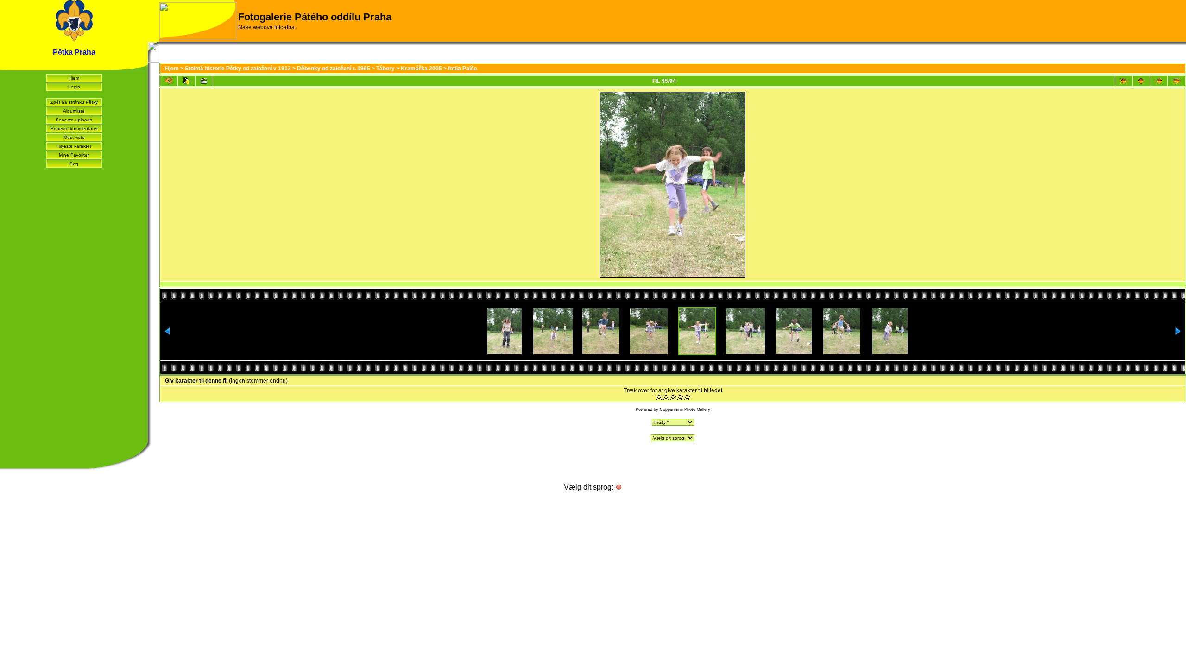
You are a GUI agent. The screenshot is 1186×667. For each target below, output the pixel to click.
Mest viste (74, 137)
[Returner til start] (1123, 81)
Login (74, 86)
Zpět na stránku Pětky (74, 102)
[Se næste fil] (1158, 81)
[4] (679, 397)
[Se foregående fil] (1141, 81)
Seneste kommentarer (74, 128)
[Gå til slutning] (1176, 81)
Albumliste (74, 110)
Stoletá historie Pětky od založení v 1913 (238, 68)
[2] (665, 397)
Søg (73, 163)
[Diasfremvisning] (204, 81)
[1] (659, 397)
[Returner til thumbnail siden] (168, 81)
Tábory (385, 68)
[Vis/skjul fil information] (186, 81)
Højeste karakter (74, 146)
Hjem (74, 78)
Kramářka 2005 (421, 68)
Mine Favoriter (74, 154)
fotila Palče (462, 68)
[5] (686, 397)
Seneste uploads (74, 119)
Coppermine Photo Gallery (685, 409)
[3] (672, 397)
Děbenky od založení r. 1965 (333, 68)
